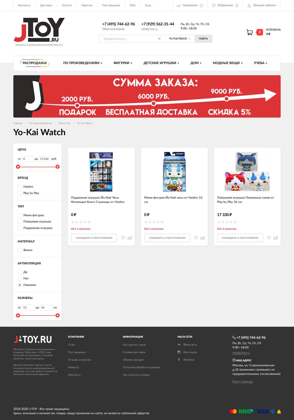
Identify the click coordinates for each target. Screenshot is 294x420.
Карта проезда (242, 381)
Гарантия (86, 5)
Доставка (46, 5)
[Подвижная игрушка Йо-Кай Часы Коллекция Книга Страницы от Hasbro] (101, 172)
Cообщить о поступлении (94, 238)
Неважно (29, 285)
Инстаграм (190, 352)
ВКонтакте (190, 344)
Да (25, 272)
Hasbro (28, 186)
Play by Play (31, 193)
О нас (71, 344)
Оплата (66, 5)
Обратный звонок (113, 29)
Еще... (149, 5)
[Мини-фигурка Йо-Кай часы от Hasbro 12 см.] (174, 172)
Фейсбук (189, 360)
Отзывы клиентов (79, 360)
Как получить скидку (136, 375)
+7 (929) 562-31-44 (157, 24)
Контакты (24, 5)
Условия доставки (134, 352)
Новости (73, 367)
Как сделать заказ (134, 344)
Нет (26, 278)
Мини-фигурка (33, 215)
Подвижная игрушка (37, 228)
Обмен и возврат (133, 360)
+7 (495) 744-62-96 (118, 24)
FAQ (132, 5)
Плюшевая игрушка (37, 221)
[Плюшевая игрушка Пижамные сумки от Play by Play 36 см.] (247, 172)
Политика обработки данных (141, 367)
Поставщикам (111, 5)
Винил (27, 250)
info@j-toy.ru (149, 29)
